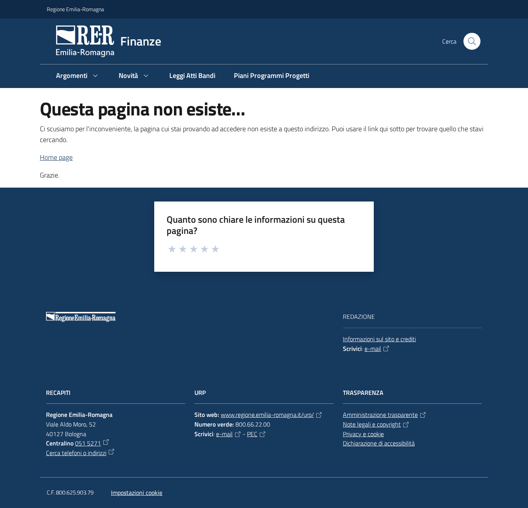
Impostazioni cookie (136, 492)
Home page (56, 157)
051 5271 (88, 443)
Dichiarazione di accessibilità (379, 443)
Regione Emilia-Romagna (75, 9)
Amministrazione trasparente (380, 414)
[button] (472, 41)
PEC (252, 434)
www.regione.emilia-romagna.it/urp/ (267, 414)
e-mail (372, 348)
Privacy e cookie (363, 434)
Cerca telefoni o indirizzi (76, 452)
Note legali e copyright (372, 424)
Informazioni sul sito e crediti (379, 339)
